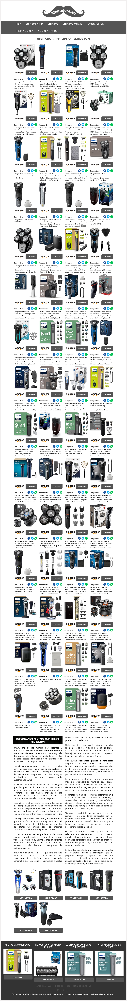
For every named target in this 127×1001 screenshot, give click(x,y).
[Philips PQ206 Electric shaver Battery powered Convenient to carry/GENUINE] (101, 194)
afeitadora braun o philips (109, 946)
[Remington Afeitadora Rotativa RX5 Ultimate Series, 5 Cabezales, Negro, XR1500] (101, 56)
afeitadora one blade (17, 945)
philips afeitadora (24, 30)
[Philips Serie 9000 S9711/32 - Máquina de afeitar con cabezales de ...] (25, 914)
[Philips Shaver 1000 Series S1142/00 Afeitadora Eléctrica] (25, 194)
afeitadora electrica (48, 30)
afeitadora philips (34, 24)
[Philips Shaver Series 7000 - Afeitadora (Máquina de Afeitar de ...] (51, 914)
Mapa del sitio (63, 990)
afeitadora (53, 24)
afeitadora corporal (73, 24)
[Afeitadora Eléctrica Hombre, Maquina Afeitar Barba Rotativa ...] (25, 881)
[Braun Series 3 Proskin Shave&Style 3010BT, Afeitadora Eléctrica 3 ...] (76, 881)
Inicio (18, 24)
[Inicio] (63, 17)
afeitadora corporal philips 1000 (78, 946)
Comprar (31, 73)
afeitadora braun (96, 24)
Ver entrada (26, 898)
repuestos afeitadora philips (48, 946)
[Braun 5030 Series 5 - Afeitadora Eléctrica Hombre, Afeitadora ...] (51, 881)
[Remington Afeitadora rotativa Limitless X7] (51, 654)
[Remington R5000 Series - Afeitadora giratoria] (25, 700)
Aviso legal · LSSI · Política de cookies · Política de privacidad (63, 986)
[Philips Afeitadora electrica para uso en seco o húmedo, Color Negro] (25, 148)
